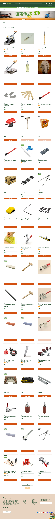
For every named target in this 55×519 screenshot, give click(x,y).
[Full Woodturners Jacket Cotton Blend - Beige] (44, 67)
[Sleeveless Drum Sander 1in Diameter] (44, 407)
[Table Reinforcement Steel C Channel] (10, 295)
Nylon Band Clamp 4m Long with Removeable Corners (9, 361)
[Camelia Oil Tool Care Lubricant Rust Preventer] (27, 67)
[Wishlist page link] (47, 3)
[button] (52, 3)
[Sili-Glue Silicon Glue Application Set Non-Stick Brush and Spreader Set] (10, 123)
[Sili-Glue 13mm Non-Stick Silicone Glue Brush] (44, 95)
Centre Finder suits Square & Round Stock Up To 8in (10, 248)
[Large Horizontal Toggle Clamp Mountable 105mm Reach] (44, 324)
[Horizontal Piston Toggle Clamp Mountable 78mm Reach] (10, 407)
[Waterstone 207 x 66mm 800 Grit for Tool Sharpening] (10, 435)
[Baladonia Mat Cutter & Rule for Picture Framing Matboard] (27, 151)
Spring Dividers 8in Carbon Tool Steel (43, 189)
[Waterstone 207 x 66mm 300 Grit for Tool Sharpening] (27, 324)
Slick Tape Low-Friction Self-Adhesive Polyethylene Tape (43, 132)
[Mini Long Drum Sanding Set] (10, 380)
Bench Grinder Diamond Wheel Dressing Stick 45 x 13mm (27, 132)
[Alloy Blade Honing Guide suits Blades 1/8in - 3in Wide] (10, 67)
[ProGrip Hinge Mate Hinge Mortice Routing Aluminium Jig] (10, 491)
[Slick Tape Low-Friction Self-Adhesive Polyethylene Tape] (44, 123)
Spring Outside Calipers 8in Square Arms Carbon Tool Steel (44, 444)
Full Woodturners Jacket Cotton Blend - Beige (43, 76)
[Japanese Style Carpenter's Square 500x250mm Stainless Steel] (27, 210)
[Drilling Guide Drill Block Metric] (44, 151)
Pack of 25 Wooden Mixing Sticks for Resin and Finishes (27, 105)
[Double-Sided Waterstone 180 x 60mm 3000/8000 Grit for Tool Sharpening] (10, 267)
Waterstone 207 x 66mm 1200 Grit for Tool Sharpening (10, 333)
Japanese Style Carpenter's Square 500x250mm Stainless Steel (26, 219)
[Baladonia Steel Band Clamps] (44, 462)
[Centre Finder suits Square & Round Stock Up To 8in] (10, 238)
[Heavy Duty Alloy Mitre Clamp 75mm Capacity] (27, 462)
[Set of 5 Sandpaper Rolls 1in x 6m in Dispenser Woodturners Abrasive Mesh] (10, 180)
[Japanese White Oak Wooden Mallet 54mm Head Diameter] (27, 295)
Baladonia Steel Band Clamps (42, 471)
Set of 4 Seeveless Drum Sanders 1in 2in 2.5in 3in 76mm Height (44, 361)
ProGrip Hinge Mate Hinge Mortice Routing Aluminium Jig (10, 500)
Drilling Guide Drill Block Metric (42, 160)
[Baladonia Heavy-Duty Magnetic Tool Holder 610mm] (44, 238)
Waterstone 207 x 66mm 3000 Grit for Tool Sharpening (44, 500)
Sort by (9, 27)
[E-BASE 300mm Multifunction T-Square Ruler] (27, 435)
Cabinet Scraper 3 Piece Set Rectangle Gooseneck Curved (9, 105)
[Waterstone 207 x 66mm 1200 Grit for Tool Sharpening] (10, 324)
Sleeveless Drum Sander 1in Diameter (43, 416)
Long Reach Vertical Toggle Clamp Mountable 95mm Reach (26, 248)
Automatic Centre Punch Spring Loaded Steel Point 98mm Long (44, 48)
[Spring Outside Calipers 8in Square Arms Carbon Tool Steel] (44, 435)
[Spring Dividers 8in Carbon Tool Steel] (44, 180)
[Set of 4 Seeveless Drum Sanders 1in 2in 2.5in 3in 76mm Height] (44, 351)
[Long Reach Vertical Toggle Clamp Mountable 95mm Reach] (27, 238)
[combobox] (28, 3)
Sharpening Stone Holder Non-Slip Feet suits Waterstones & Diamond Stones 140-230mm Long (27, 190)
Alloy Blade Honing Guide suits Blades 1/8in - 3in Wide (10, 76)
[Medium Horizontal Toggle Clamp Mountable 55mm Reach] (44, 295)
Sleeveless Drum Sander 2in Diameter (26, 416)
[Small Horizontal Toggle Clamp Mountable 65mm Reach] (44, 267)
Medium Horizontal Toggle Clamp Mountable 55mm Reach (44, 305)
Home (3, 9)
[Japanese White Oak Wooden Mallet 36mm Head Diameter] (27, 267)
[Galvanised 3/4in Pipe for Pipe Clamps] (44, 380)
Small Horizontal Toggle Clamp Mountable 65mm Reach (44, 276)
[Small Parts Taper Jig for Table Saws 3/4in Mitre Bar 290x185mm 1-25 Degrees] (10, 462)
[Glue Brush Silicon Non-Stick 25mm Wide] (10, 151)
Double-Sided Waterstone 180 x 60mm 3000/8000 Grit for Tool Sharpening (9, 276)
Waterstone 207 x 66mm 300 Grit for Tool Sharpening (27, 333)
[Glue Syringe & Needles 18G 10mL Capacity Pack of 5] (27, 38)
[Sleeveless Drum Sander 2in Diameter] (27, 407)
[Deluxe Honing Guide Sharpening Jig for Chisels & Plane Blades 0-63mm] (10, 38)
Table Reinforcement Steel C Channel (9, 304)
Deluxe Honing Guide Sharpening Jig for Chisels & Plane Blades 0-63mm (10, 48)
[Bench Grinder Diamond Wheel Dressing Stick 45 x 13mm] (27, 123)
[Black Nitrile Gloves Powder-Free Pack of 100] (27, 380)
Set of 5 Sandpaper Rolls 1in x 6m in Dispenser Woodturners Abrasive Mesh (9, 189)
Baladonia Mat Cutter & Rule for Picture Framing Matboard (26, 161)
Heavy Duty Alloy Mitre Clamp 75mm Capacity (26, 472)
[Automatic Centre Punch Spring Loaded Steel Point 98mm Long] (44, 38)
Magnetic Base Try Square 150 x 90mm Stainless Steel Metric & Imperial (26, 361)
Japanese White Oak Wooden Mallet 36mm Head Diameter (27, 276)
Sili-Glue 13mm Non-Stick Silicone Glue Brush (44, 104)
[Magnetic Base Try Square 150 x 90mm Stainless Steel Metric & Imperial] (27, 351)
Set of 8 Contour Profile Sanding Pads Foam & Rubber (44, 219)
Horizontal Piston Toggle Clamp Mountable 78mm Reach (10, 417)
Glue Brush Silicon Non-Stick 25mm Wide (10, 160)
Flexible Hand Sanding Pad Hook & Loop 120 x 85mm (10, 219)
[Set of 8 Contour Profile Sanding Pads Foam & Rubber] (44, 210)
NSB (5, 9)
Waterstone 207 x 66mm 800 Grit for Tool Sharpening (10, 444)
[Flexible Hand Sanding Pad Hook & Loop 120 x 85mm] (10, 210)
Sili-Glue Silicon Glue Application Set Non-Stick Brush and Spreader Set (10, 132)
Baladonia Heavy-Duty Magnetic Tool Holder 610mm (44, 248)
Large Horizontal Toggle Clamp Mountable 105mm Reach (44, 333)
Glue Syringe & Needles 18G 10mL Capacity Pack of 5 (27, 48)
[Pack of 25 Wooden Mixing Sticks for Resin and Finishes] (27, 95)
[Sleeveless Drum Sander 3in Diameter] (27, 491)
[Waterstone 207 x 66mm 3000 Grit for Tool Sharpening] (44, 491)
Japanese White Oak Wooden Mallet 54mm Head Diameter (27, 305)
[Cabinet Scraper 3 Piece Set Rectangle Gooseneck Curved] (10, 95)
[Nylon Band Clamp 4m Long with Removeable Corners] (10, 351)
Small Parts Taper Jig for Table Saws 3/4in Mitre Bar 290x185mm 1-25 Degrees (10, 472)
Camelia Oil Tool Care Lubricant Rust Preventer (26, 76)
